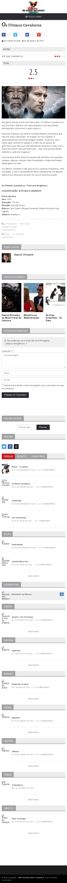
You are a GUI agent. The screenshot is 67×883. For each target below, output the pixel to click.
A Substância (17, 785)
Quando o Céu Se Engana (22, 617)
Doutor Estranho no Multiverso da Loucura (11, 318)
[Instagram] (16, 446)
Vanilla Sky (17, 500)
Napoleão (16, 717)
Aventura (24, 223)
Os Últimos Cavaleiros (13, 236)
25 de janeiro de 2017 (34, 40)
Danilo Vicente (23, 254)
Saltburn (15, 751)
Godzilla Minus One (20, 561)
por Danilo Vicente (11, 40)
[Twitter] (4, 446)
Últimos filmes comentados (9, 228)
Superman (16, 650)
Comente (7, 351)
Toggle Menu (35, 16)
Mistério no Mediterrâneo (31, 316)
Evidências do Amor (20, 684)
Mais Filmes (33, 576)
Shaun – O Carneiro (20, 467)
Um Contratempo (19, 517)
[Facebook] (10, 446)
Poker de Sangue (19, 818)
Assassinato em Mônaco (21, 594)
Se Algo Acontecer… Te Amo (54, 318)
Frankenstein (17, 544)
